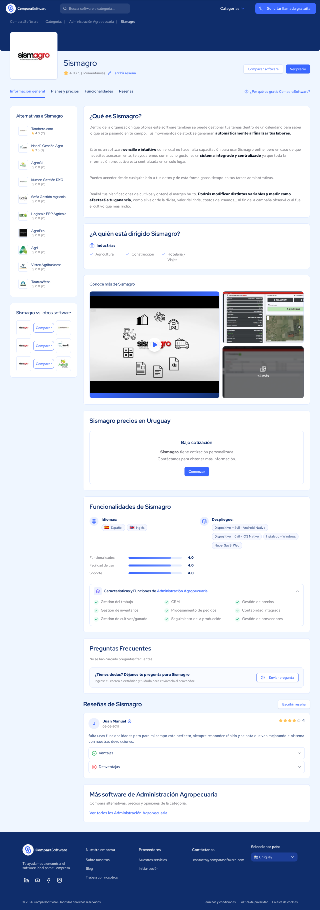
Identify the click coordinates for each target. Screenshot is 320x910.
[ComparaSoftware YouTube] (38, 880)
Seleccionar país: (265, 846)
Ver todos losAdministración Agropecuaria (129, 813)
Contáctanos (203, 849)
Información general (27, 91)
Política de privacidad (254, 902)
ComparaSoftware (24, 21)
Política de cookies (285, 902)
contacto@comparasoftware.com (217, 860)
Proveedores (150, 849)
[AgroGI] (63, 363)
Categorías (229, 8)
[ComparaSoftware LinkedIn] (26, 880)
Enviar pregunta (281, 677)
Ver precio (298, 69)
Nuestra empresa (100, 849)
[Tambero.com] (63, 327)
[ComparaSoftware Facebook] (48, 880)
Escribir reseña (124, 73)
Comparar (45, 327)
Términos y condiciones (220, 902)
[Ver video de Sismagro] (155, 344)
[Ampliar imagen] (263, 317)
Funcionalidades (99, 91)
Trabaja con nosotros (102, 877)
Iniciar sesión (148, 868)
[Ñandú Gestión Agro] (63, 345)
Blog (89, 868)
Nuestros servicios (153, 860)
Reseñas (126, 91)
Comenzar (196, 471)
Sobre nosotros (98, 860)
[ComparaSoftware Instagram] (60, 880)
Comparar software (263, 69)
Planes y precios (65, 91)
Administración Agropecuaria (91, 21)
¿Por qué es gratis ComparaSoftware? (280, 91)
